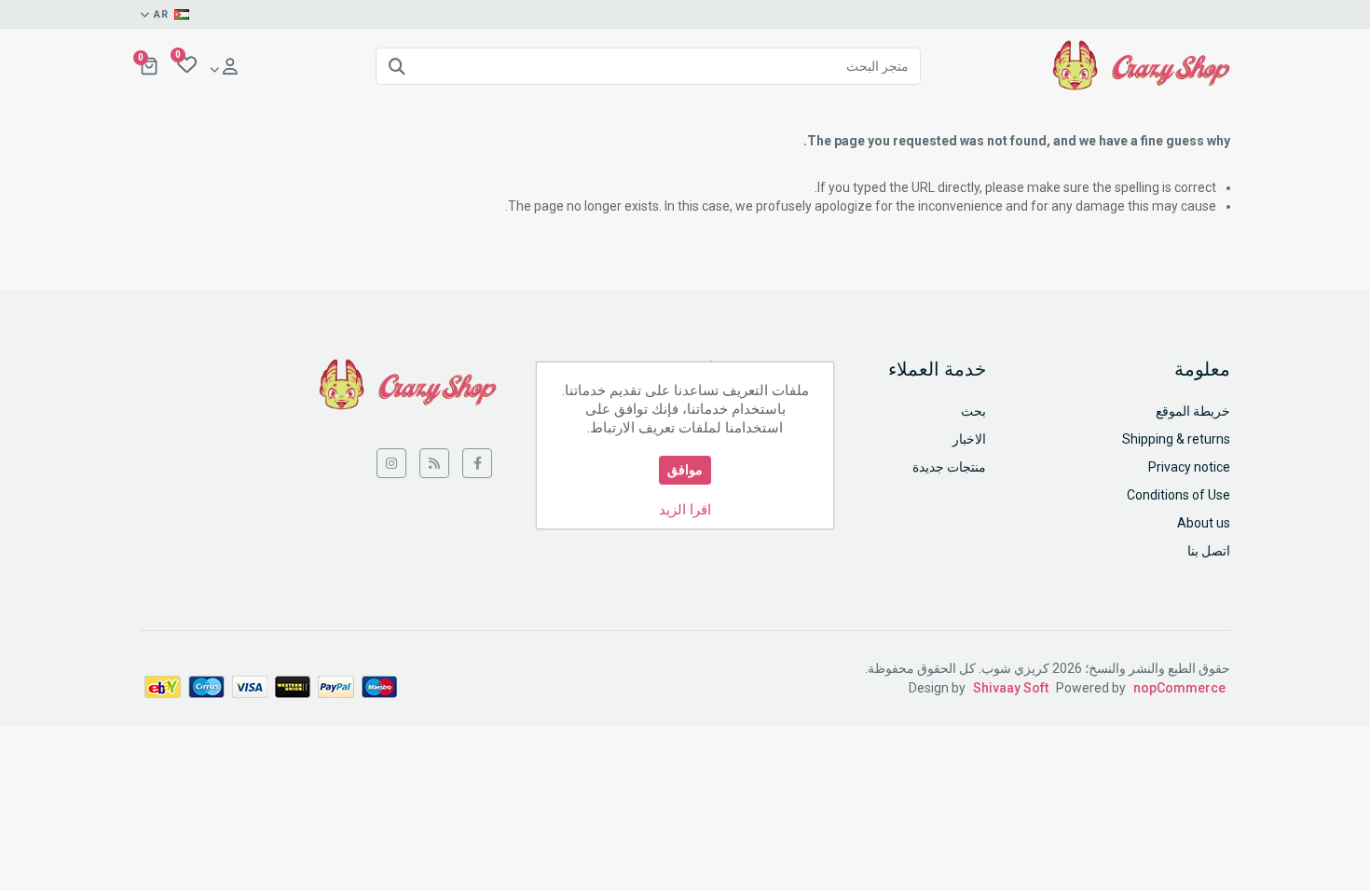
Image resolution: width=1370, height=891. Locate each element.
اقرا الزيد (685, 509)
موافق (685, 469)
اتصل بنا (1208, 550)
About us (1203, 522)
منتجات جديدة (949, 466)
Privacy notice (1189, 466)
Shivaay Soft (1010, 687)
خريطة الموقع (1193, 411)
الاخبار (969, 439)
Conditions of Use (1178, 494)
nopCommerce (1179, 687)
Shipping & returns (1176, 439)
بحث (973, 411)
